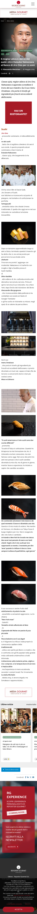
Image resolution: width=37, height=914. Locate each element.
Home (2, 21)
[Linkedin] (28, 777)
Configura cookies (14, 904)
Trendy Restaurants (25, 50)
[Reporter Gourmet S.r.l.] (18, 4)
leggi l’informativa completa (22, 895)
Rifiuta (28, 904)
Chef (2, 54)
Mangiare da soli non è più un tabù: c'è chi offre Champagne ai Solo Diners (15, 746)
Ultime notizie (10, 21)
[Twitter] (30, 777)
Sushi (8, 54)
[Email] (33, 777)
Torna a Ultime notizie (11, 769)
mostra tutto (31, 704)
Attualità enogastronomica (12, 737)
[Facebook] (25, 777)
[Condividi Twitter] (12, 73)
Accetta (18, 909)
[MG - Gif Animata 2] (18, 13)
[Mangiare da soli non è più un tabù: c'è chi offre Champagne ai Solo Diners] (16, 720)
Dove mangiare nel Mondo (9, 50)
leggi (5, 759)
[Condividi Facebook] (9, 73)
